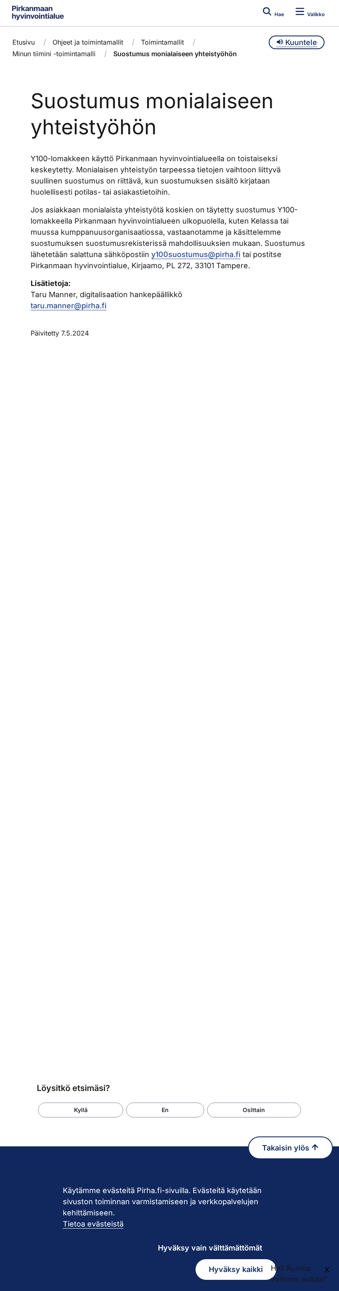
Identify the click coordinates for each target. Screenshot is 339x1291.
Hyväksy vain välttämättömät (210, 1247)
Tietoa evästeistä (93, 1224)
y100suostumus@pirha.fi (196, 254)
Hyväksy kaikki (236, 1269)
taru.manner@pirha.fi (69, 305)
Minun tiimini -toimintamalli (53, 54)
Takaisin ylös (286, 1147)
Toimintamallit (162, 42)
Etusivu (23, 42)
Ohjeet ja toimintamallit (88, 42)
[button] (80, 1110)
